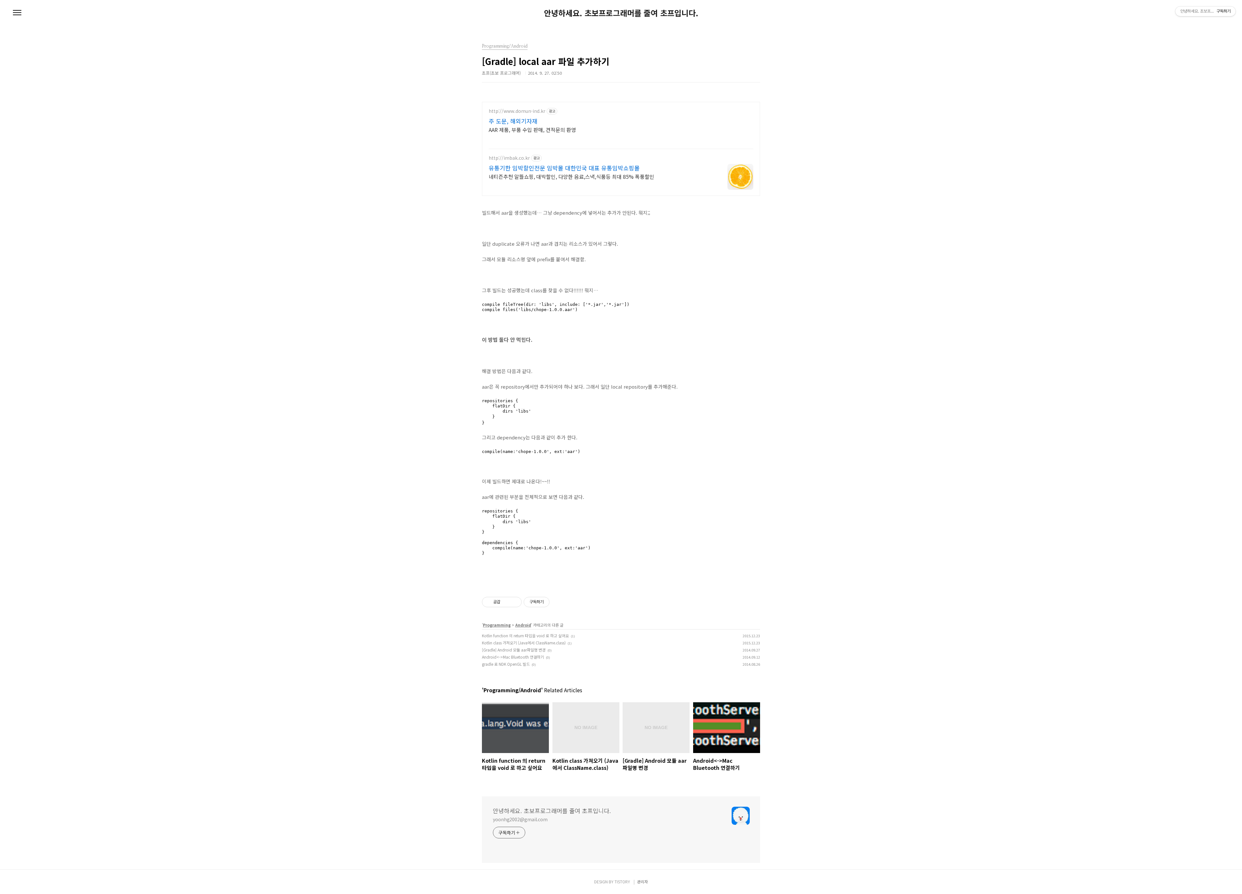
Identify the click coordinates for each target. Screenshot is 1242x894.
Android (523, 625)
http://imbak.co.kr (509, 158)
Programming (497, 625)
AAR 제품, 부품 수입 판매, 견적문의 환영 (532, 129)
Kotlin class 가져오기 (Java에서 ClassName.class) (524, 642)
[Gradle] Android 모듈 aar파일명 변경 (514, 649)
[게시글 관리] (514, 602)
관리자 (642, 881)
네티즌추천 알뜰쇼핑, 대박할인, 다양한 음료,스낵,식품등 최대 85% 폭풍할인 (571, 176)
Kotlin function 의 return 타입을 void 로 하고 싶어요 (525, 635)
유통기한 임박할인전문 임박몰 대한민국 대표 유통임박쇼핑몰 (564, 168)
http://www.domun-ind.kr (517, 111)
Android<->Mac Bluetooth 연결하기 (513, 657)
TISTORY (622, 881)
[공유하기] (506, 602)
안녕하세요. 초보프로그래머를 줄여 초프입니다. (621, 13)
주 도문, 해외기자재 (513, 121)
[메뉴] (17, 12)
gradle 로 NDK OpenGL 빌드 (506, 664)
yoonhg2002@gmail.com (520, 819)
